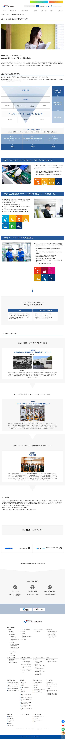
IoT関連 (35, 659)
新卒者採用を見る (23, 548)
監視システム (36, 664)
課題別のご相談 (25, 10)
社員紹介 (10, 721)
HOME (4, 10)
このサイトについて (20, 728)
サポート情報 (43, 10)
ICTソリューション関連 (38, 629)
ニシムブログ (36, 718)
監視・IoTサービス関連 (38, 657)
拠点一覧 (22, 692)
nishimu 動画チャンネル (38, 716)
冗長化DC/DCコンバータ (14, 647)
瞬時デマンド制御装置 (13, 662)
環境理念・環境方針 (38, 682)
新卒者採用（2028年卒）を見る (52, 548)
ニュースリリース (24, 714)
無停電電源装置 (12, 634)
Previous (6, 362)
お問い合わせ (48, 6)
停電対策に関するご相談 (13, 682)
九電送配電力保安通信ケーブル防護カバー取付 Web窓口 (52, 694)
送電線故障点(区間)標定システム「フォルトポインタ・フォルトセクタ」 (52, 633)
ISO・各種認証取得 (37, 692)
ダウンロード (49, 688)
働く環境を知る (11, 719)
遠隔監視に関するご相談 (13, 686)
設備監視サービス (38, 674)
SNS (34, 721)
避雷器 (11, 653)
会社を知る (8, 14)
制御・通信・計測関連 (25, 657)
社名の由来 (23, 691)
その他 (47, 657)
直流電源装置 (11, 642)
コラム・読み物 (37, 714)
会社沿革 (22, 689)
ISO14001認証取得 (37, 691)
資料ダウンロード (51, 6)
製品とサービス (13, 10)
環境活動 (35, 685)
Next (58, 362)
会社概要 (22, 684)
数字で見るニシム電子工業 (31, 530)
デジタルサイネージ (51, 659)
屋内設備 (23, 631)
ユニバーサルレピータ (26, 662)
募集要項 (10, 723)
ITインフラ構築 (37, 631)
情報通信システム (25, 659)
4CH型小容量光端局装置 (26, 664)
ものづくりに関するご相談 (13, 690)
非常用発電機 (12, 655)
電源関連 (9, 629)
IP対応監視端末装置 (26, 661)
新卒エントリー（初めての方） (39, 1)
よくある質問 (10, 725)
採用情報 (51, 10)
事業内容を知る (11, 718)
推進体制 (35, 684)
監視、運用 (24, 639)
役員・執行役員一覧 (25, 687)
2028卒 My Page (56, 1)
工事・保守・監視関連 (25, 629)
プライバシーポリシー (30, 728)
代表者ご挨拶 (23, 682)
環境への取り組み (37, 680)
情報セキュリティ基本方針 (26, 697)
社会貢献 (35, 687)
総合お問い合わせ (50, 682)
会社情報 (35, 10)
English (42, 6)
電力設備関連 (49, 629)
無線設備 (23, 633)
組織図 (22, 685)
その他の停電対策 (12, 651)
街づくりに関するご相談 (13, 688)
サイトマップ (46, 728)
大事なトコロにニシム (38, 719)
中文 (46, 6)
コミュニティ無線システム (27, 669)
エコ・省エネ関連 (11, 657)
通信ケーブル (24, 635)
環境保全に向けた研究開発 (39, 689)
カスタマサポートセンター (52, 686)
